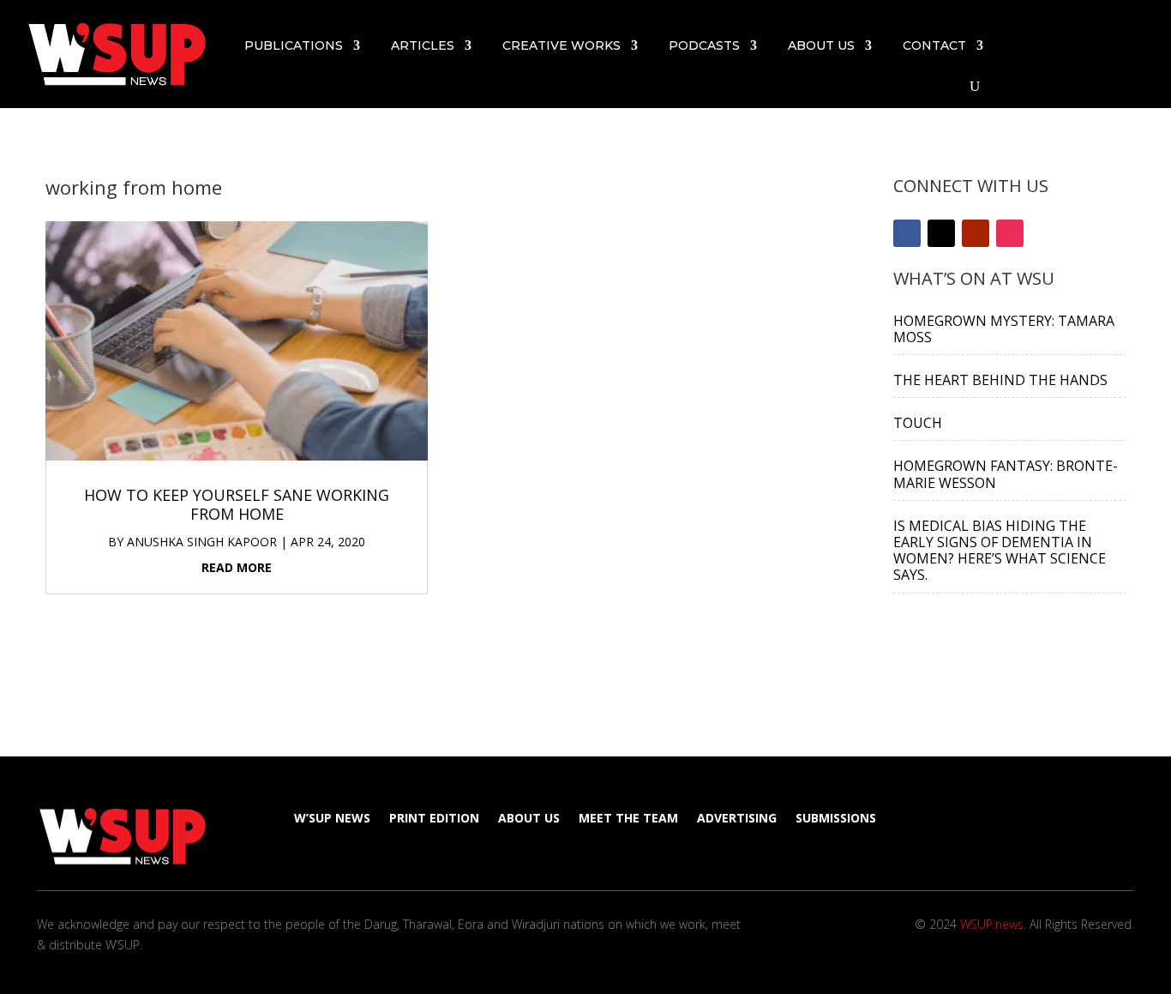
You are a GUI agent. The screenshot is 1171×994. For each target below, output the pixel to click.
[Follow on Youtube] (1126, 42)
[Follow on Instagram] (1133, 66)
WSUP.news (992, 924)
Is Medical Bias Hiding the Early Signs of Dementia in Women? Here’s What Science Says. (999, 550)
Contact (934, 45)
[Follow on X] (1096, 42)
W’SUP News (332, 819)
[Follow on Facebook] (1065, 42)
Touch (917, 422)
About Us (821, 45)
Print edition (434, 819)
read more (236, 567)
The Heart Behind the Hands (1000, 379)
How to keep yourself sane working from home (236, 504)
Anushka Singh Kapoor (202, 541)
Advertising (737, 819)
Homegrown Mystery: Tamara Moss (1003, 328)
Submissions (836, 819)
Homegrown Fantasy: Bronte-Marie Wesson (1005, 473)
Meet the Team (628, 819)
